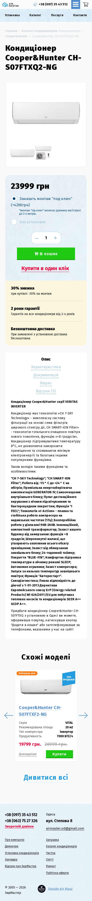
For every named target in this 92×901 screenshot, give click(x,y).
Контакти (80, 15)
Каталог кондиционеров (39, 31)
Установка (12, 15)
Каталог (35, 15)
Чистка (50, 853)
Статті (50, 859)
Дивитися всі (46, 777)
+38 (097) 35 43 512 (53, 4)
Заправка (52, 839)
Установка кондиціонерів (22, 853)
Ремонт (51, 866)
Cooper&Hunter (16, 36)
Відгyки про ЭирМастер (20, 866)
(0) (86, 4)
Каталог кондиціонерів (61, 846)
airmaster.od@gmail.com (65, 828)
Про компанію (14, 839)
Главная (11, 31)
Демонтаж (11, 846)
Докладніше (28, 754)
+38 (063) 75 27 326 (21, 821)
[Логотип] (10, 4)
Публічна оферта (57, 872)
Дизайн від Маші (60, 889)
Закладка (11, 859)
